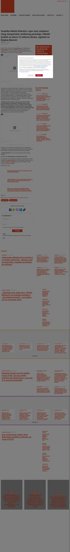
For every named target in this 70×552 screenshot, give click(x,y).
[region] (35, 66)
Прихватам (39, 75)
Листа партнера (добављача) (24, 71)
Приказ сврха (31, 75)
